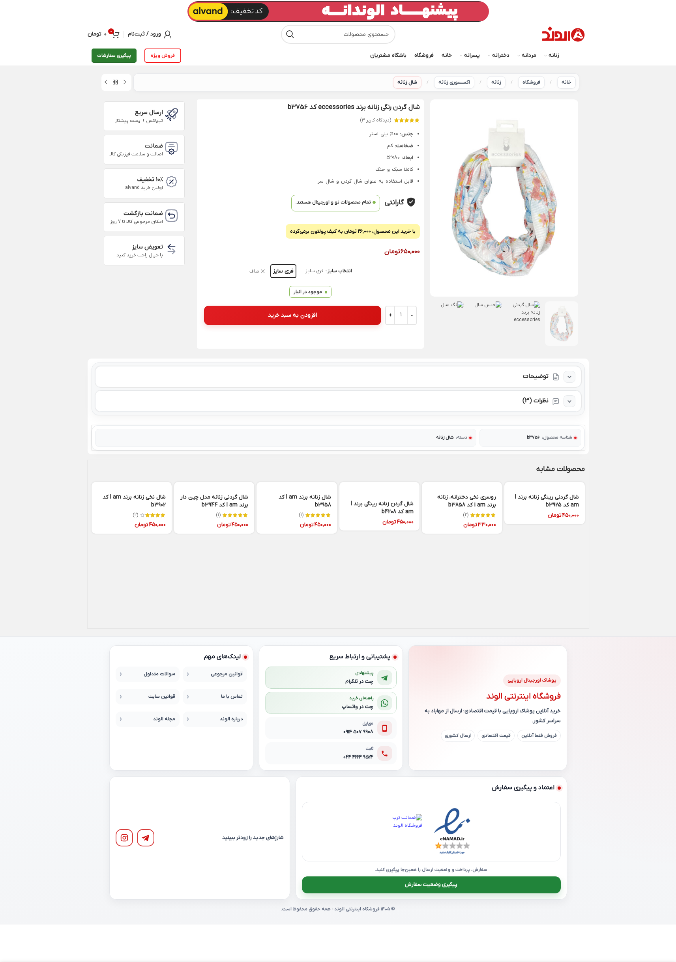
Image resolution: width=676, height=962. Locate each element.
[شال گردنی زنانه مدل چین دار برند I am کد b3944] (214, 485)
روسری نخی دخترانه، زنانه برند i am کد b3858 (466, 501)
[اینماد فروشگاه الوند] (452, 831)
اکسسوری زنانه (454, 82)
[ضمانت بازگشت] (171, 215)
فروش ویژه (163, 55)
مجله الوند (164, 719)
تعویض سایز (147, 247)
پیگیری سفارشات (114, 55)
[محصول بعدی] (105, 82)
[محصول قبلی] (124, 82)
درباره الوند (231, 719)
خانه (566, 82)
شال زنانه (407, 82)
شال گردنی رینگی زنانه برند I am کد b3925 (547, 501)
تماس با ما (232, 696)
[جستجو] (290, 34)
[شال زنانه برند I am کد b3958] (297, 485)
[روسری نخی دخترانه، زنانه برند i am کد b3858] (462, 485)
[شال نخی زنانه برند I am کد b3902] (132, 485)
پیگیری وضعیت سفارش (431, 884)
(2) (465, 515)
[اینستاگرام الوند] (124, 837)
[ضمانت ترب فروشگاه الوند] (405, 831)
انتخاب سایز (340, 271)
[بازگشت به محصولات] (115, 82)
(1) (301, 515)
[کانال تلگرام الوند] (145, 837)
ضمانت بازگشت (143, 213)
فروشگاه (531, 82)
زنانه (496, 82)
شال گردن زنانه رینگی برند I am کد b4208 (382, 508)
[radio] (283, 271)
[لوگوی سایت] (563, 34)
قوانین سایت (161, 696)
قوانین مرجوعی (227, 674)
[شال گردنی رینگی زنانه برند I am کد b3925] (544, 485)
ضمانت (154, 146)
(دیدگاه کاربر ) (375, 120)
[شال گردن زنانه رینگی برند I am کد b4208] (379, 488)
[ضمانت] (171, 148)
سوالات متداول (159, 674)
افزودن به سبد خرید (292, 315)
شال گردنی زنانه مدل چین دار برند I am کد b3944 (214, 501)
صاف (254, 271)
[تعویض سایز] (171, 249)
